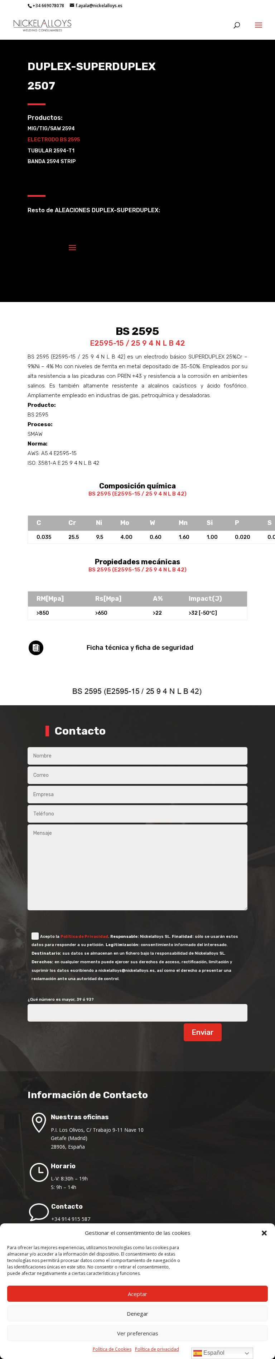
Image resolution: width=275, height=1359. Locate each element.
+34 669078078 (48, 6)
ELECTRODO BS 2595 (54, 140)
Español (213, 1353)
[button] (264, 1233)
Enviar (203, 1032)
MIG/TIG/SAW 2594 (51, 129)
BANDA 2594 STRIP (52, 162)
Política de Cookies (112, 1349)
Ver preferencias (137, 1333)
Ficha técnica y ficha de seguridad (140, 648)
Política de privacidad (157, 1349)
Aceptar (137, 1293)
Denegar (137, 1313)
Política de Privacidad (84, 936)
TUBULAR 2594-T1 (51, 151)
